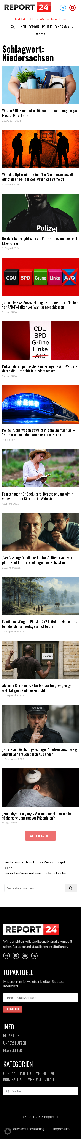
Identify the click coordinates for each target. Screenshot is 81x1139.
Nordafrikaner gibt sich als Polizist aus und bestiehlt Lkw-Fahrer (40, 241)
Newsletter (59, 19)
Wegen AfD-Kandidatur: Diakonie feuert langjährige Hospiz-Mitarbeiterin (39, 113)
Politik (47, 27)
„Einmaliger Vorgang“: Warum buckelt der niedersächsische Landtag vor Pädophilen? (37, 815)
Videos (40, 35)
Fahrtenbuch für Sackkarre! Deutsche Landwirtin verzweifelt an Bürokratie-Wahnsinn (37, 496)
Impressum (61, 1128)
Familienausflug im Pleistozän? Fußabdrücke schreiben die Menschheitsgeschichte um (40, 624)
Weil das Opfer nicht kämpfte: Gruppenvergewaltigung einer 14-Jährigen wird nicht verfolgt (39, 177)
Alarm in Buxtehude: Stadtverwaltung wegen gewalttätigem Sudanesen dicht (37, 688)
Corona (34, 27)
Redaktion (21, 19)
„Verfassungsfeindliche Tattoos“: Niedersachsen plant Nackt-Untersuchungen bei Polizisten (37, 560)
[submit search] (71, 888)
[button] (12, 27)
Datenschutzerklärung (27, 1128)
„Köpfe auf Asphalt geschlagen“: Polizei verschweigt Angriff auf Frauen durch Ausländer (40, 751)
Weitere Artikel (40, 836)
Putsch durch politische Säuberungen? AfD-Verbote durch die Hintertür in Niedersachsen (39, 368)
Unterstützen (39, 19)
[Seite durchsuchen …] (33, 888)
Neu (23, 27)
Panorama (61, 27)
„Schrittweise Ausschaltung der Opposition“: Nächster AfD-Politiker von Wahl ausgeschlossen (40, 304)
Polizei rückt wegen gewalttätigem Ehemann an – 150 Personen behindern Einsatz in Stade (38, 432)
